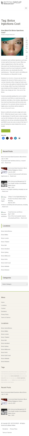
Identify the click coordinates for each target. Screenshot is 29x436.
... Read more (7, 162)
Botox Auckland (5, 249)
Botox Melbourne (5, 256)
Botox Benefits (18, 380)
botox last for (11, 371)
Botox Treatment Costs (6, 376)
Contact (3, 308)
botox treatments (15, 376)
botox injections (21, 378)
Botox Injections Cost (21, 373)
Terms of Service (5, 317)
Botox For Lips (9, 378)
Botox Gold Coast (6, 263)
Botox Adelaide (5, 266)
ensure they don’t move (7, 108)
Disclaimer (4, 311)
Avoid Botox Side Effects (19, 371)
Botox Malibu (4, 234)
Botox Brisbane (5, 270)
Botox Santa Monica (6, 231)
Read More (6, 130)
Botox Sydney (4, 252)
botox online (4, 380)
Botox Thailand (5, 241)
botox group (14, 378)
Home (2, 302)
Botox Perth (4, 259)
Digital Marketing (4, 371)
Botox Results (11, 382)
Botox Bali (4, 245)
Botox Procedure (13, 373)
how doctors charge (12, 78)
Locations (4, 305)
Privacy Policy (4, 314)
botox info (3, 378)
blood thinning (6, 373)
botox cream (9, 380)
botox (13, 380)
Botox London (5, 238)
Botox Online (11, 425)
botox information (23, 376)
